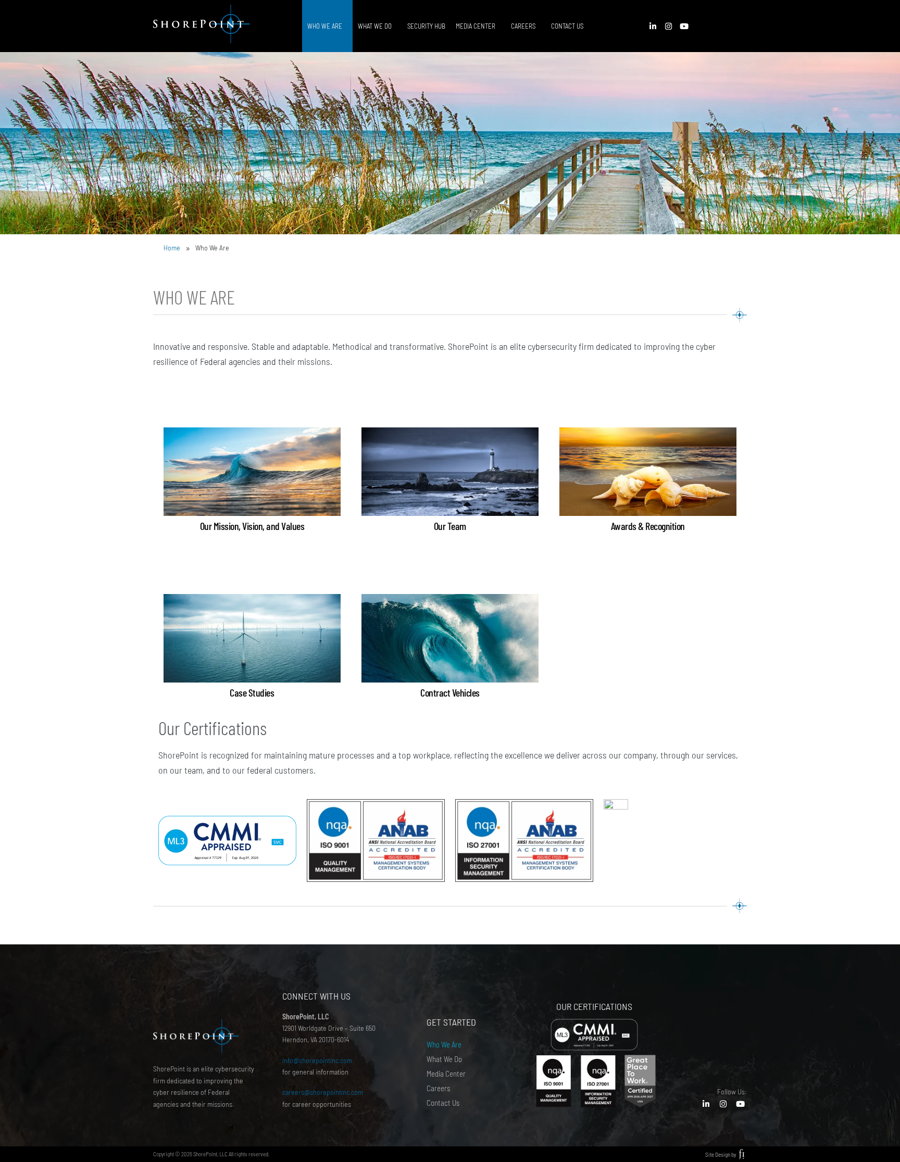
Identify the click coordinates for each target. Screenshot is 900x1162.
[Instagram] (669, 26)
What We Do (375, 26)
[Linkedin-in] (653, 26)
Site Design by (720, 1154)
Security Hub (426, 26)
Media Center (475, 26)
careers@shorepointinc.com (323, 1092)
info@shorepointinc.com (317, 1060)
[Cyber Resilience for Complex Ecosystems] (227, 26)
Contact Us (567, 26)
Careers (523, 26)
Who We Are (324, 26)
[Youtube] (684, 26)
